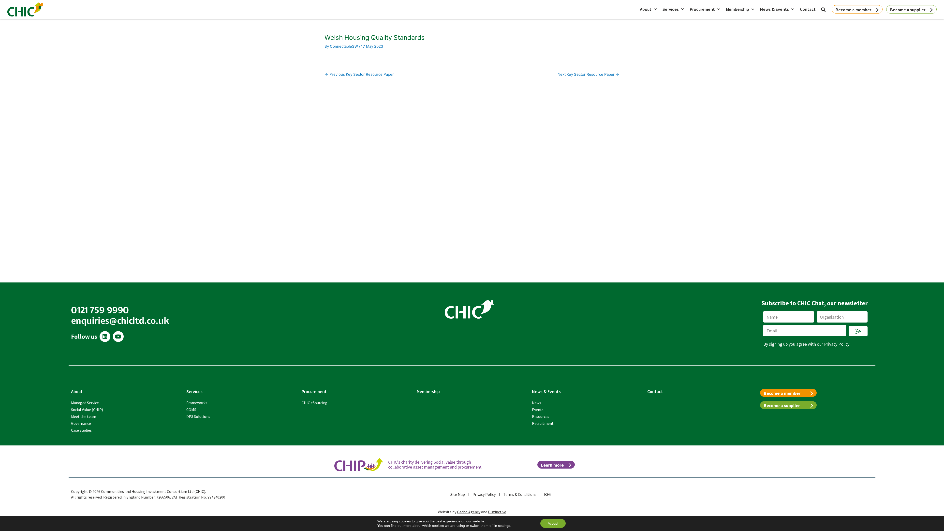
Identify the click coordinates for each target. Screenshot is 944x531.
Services (671, 9)
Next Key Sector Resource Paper (588, 74)
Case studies (81, 430)
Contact (808, 9)
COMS (191, 409)
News (536, 402)
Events (538, 409)
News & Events (774, 9)
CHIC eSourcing (314, 402)
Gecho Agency (468, 511)
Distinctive (497, 511)
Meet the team (83, 416)
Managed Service (85, 402)
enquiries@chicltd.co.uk (120, 320)
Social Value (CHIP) (87, 409)
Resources (540, 416)
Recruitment (543, 423)
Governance (81, 423)
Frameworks (196, 402)
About (645, 9)
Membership (737, 9)
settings (504, 526)
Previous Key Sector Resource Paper (359, 74)
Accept (553, 523)
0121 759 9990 (100, 310)
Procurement (702, 9)
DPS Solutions (198, 416)
